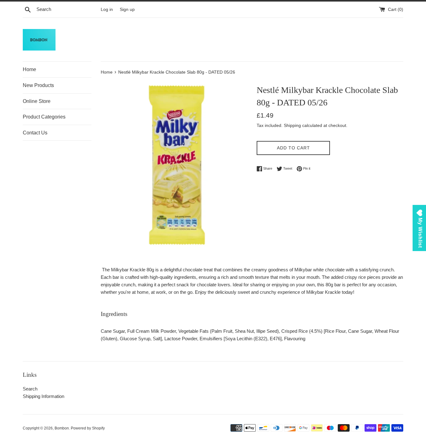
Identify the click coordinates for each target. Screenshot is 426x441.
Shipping (292, 125)
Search (30, 388)
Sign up (127, 9)
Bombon (62, 428)
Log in (107, 9)
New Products (38, 85)
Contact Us (35, 132)
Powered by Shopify (88, 428)
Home (29, 69)
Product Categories (44, 116)
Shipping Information (43, 396)
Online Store (37, 101)
